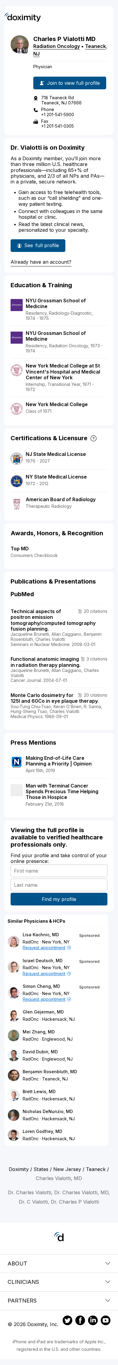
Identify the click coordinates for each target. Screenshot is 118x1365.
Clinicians (23, 1282)
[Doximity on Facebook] (80, 1321)
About (17, 1263)
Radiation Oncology (56, 46)
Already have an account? (41, 262)
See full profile (41, 247)
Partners (22, 1300)
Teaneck (95, 46)
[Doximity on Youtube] (105, 1321)
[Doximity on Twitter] (67, 1321)
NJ (36, 54)
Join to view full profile (73, 83)
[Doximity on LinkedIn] (93, 1321)
